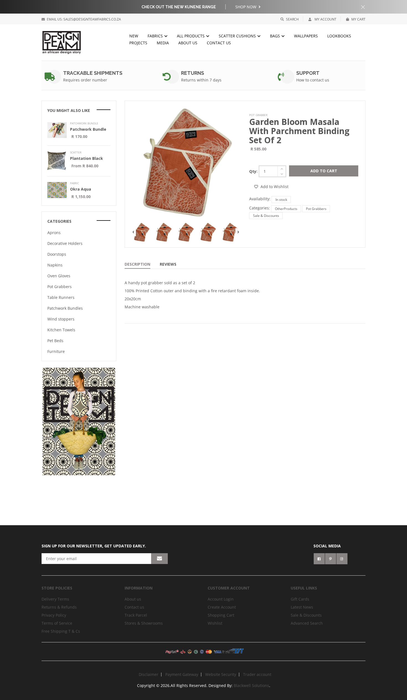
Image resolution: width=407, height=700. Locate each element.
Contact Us (219, 42)
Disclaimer (148, 674)
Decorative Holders (65, 243)
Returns (192, 73)
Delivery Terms (55, 599)
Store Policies (57, 588)
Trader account (257, 674)
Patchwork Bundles (65, 308)
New (133, 36)
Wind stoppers (60, 319)
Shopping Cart (221, 615)
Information (139, 588)
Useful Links (304, 588)
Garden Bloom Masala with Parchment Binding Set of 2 (299, 131)
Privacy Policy (54, 615)
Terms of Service (57, 623)
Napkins (55, 265)
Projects (138, 42)
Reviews (168, 264)
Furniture (56, 351)
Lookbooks (339, 36)
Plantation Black (86, 158)
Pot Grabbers (316, 208)
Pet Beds (55, 340)
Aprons (54, 232)
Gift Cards (300, 599)
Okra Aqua (80, 189)
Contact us (134, 607)
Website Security (220, 674)
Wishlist (215, 623)
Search (292, 19)
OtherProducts (286, 208)
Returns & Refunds (59, 607)
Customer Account (229, 588)
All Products (191, 36)
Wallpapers (306, 36)
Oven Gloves (58, 275)
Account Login (221, 599)
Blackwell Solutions (251, 685)
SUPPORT (308, 73)
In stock (281, 199)
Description (137, 264)
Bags (275, 36)
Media (163, 42)
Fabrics (156, 36)
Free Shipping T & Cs (61, 631)
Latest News (302, 607)
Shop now (246, 6)
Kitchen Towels (61, 329)
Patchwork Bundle (88, 129)
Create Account (222, 607)
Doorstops (56, 254)
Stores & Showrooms (144, 623)
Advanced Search (307, 623)
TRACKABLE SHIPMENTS (92, 73)
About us (187, 42)
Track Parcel (136, 615)
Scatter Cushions (238, 36)
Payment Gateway (181, 674)
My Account (325, 19)
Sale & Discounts (266, 215)
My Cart (358, 19)
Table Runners (60, 297)
